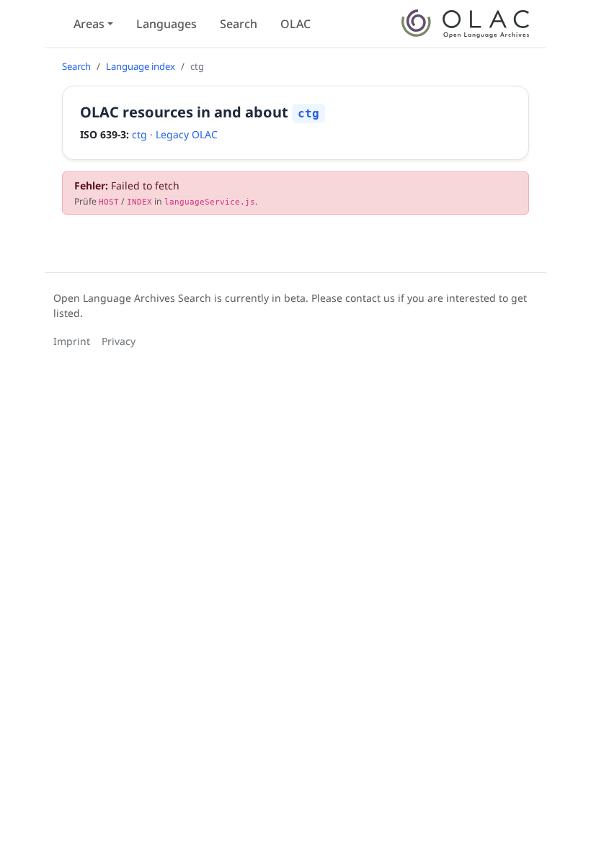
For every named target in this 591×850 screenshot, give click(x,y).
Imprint (71, 341)
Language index (140, 66)
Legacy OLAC (187, 134)
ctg (139, 134)
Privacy (118, 341)
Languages (166, 24)
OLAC (295, 24)
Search (238, 24)
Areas (89, 24)
